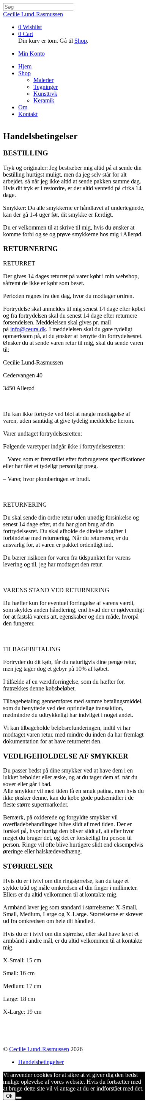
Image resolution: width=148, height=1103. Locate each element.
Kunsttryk (45, 93)
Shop (80, 40)
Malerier (43, 80)
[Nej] (19, 1098)
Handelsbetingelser (41, 1062)
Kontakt (28, 114)
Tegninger (45, 87)
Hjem (24, 66)
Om (22, 107)
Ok (9, 1096)
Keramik (43, 100)
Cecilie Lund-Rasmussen (39, 1049)
